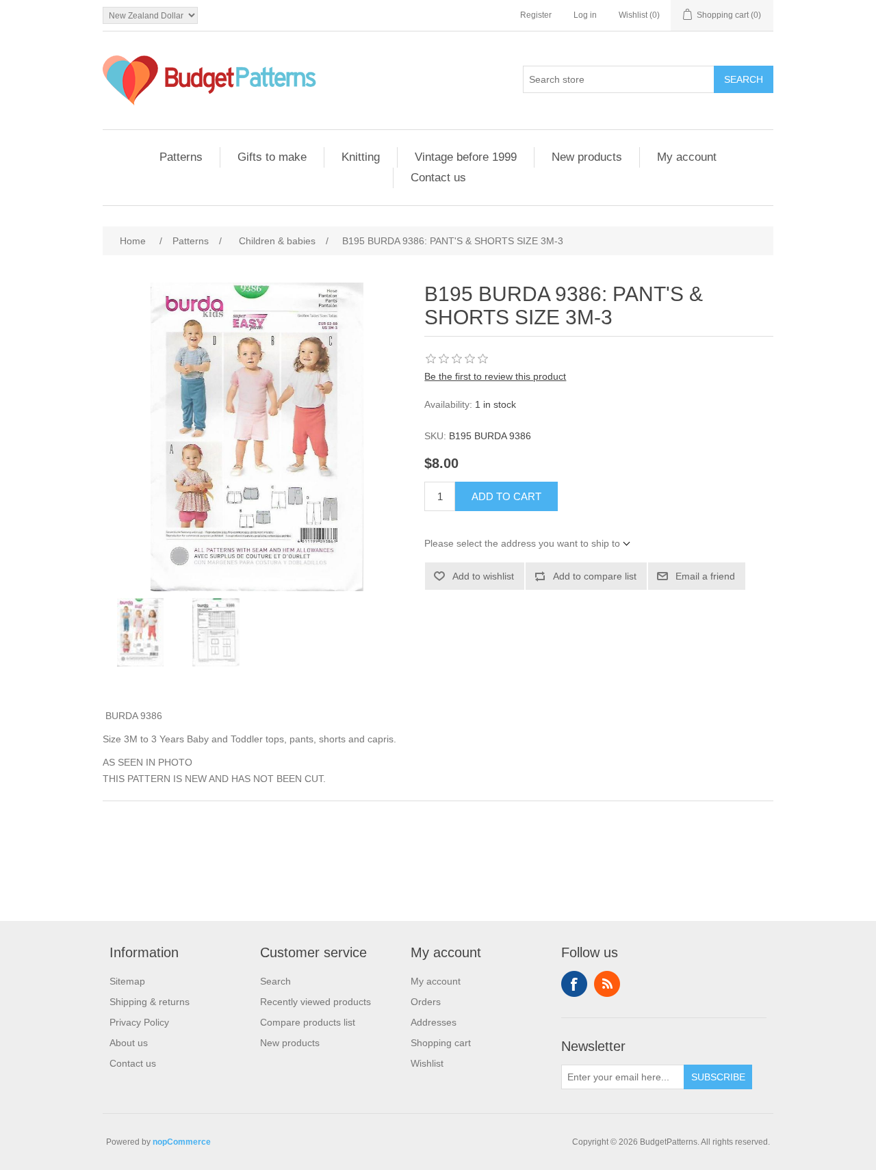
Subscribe (718, 1076)
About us (129, 1042)
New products (587, 157)
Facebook (574, 984)
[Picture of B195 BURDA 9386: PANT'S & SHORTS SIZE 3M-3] (140, 632)
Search (743, 79)
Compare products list (307, 1022)
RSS (607, 984)
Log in (585, 15)
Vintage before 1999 (466, 157)
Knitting (361, 157)
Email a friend (705, 576)
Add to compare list (594, 576)
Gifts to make (272, 157)
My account (687, 157)
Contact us (438, 177)
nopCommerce (182, 1142)
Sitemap (127, 981)
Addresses (433, 1022)
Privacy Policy (139, 1022)
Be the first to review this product (495, 376)
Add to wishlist (483, 576)
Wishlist (427, 1063)
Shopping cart (441, 1042)
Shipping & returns (150, 1001)
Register (536, 15)
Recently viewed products (315, 1001)
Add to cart (506, 496)
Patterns (181, 157)
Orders (426, 1001)
